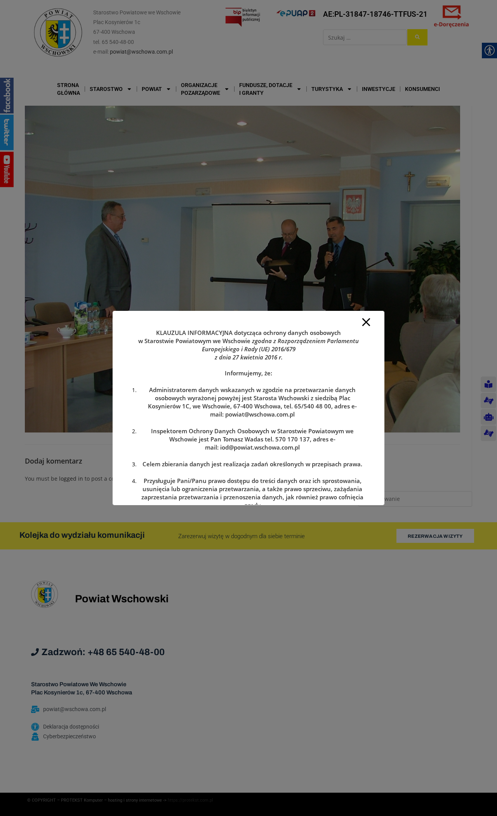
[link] (260, 414)
